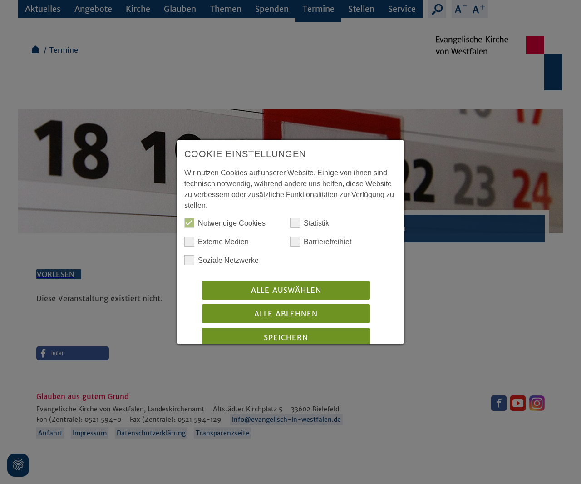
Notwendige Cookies (232, 223)
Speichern (286, 337)
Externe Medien (223, 242)
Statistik (316, 223)
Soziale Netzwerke (228, 260)
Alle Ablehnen (286, 313)
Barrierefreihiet (327, 242)
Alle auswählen (286, 290)
